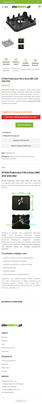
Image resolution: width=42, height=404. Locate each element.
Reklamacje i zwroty (8, 348)
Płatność (5, 341)
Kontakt (4, 371)
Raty (3, 344)
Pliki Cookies (5, 368)
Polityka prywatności (8, 361)
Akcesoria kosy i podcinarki (18, 156)
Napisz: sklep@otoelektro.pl (21, 145)
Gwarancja (5, 351)
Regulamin (5, 364)
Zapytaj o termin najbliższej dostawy (21, 117)
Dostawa (4, 337)
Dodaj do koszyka (24, 125)
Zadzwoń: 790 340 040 (21, 140)
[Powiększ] (5, 28)
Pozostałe (12, 159)
